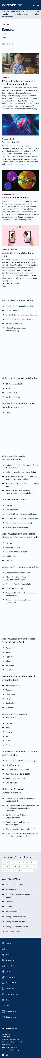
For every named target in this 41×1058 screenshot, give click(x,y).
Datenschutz (6, 1037)
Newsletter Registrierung (10, 1050)
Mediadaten (6, 1045)
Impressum (6, 1034)
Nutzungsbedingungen (9, 1047)
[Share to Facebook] (8, 44)
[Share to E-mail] (3, 44)
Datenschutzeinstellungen (11, 1039)
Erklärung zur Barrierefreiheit (12, 1042)
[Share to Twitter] (12, 44)
